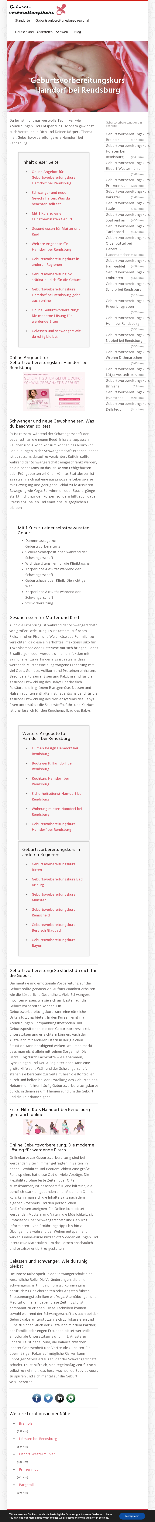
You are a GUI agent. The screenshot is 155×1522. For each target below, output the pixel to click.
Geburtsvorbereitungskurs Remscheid (53, 912)
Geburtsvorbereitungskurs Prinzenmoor (126, 183)
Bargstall (26, 1484)
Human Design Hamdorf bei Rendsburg (55, 751)
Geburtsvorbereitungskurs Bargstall (126, 194)
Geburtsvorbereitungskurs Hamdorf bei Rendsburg (53, 827)
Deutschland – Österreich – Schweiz (42, 32)
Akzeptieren (132, 1516)
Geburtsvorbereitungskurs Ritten (53, 867)
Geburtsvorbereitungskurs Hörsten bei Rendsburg (126, 151)
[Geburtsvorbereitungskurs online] (38, 9)
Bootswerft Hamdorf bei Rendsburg (52, 766)
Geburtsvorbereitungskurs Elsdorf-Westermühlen (126, 165)
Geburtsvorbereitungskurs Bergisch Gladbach (53, 927)
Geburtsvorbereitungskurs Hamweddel (126, 263)
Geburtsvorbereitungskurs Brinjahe (126, 383)
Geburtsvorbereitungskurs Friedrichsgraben (126, 303)
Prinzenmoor (29, 1469)
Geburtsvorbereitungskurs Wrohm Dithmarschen (126, 355)
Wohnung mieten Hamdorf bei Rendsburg (57, 811)
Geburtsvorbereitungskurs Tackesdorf (126, 229)
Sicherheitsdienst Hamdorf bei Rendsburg (57, 796)
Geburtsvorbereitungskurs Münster (53, 897)
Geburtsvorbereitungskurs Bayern (53, 942)
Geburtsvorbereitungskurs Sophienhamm (126, 217)
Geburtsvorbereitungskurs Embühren (126, 275)
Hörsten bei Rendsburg (38, 1438)
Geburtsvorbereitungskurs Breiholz (126, 137)
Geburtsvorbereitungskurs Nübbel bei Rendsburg (126, 338)
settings (103, 1518)
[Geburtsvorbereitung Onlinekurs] (54, 391)
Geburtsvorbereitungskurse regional (62, 20)
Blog (77, 32)
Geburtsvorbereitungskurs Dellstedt (126, 406)
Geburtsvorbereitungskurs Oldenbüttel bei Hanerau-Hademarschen (126, 246)
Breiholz (25, 1423)
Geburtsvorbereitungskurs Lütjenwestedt (126, 372)
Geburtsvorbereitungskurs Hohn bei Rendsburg (126, 320)
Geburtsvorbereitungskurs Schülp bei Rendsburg (126, 286)
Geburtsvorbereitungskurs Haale (126, 206)
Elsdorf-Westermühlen (37, 1454)
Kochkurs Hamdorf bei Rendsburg (50, 781)
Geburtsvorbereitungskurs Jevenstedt (126, 395)
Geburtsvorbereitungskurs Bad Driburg (57, 882)
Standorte (22, 20)
